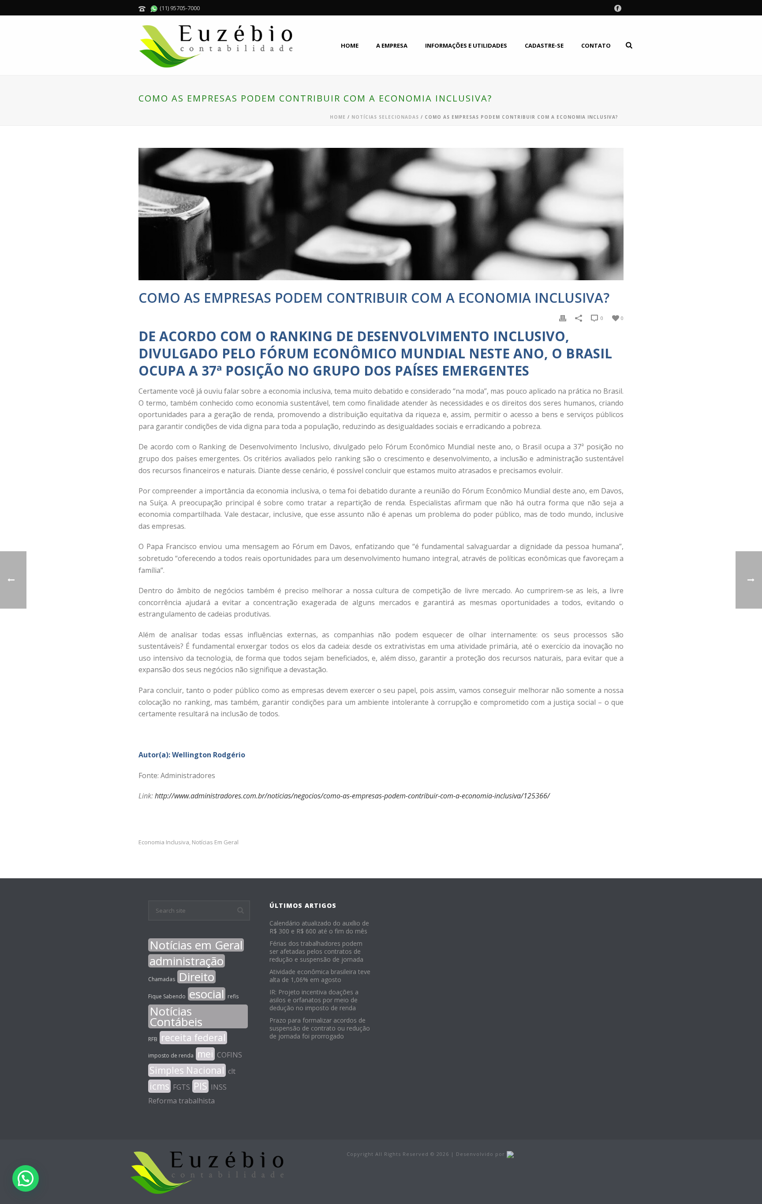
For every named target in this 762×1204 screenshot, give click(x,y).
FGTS (181, 1087)
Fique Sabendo (167, 996)
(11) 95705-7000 (179, 8)
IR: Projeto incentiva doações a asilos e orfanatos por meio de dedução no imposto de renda (314, 1000)
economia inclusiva (163, 842)
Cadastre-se (544, 45)
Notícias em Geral (215, 842)
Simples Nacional (186, 1070)
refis (233, 996)
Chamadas (161, 979)
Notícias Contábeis (175, 1016)
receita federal (193, 1037)
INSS (219, 1087)
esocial (206, 994)
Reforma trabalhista (181, 1101)
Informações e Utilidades (466, 45)
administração (186, 960)
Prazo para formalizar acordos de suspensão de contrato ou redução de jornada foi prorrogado (319, 1028)
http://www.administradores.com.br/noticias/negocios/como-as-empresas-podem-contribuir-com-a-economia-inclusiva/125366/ (352, 796)
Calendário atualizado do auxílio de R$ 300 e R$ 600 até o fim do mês (319, 927)
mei (205, 1054)
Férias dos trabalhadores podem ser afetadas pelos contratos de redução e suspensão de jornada (316, 951)
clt (231, 1071)
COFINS (229, 1055)
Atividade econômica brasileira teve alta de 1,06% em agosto (319, 976)
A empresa (391, 45)
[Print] (562, 317)
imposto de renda (171, 1055)
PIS (200, 1086)
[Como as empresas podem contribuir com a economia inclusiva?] (381, 214)
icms (159, 1086)
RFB (152, 1039)
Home (350, 45)
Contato (596, 45)
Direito (196, 976)
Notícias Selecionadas (385, 117)
